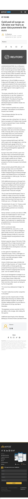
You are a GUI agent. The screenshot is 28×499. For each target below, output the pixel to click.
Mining (2, 464)
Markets (3, 459)
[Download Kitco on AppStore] (17, 464)
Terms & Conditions (13, 487)
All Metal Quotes (5, 455)
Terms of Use (4, 487)
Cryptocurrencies (5, 457)
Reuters (9, 34)
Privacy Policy (4, 489)
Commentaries (4, 462)
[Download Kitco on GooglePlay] (23, 464)
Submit (14, 483)
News (2, 460)
